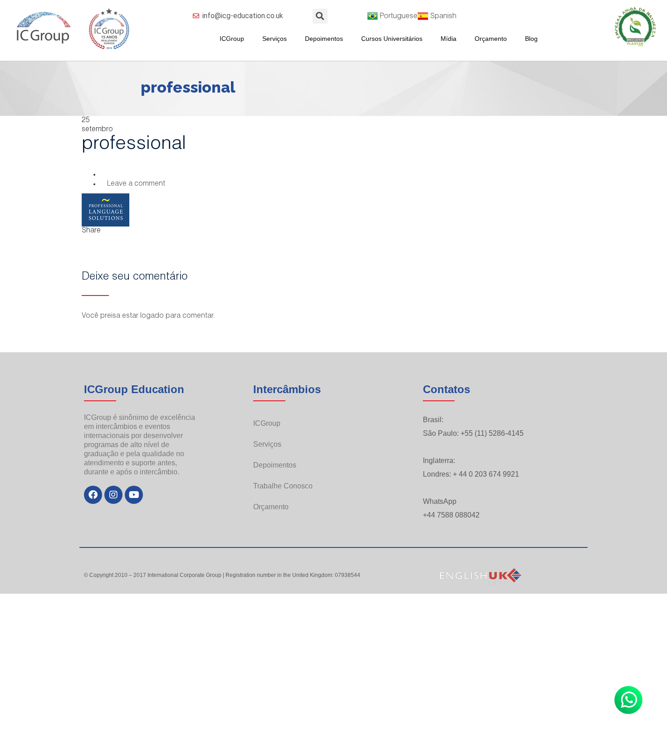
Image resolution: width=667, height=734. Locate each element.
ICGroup (232, 38)
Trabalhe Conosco (283, 486)
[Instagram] (113, 495)
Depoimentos (324, 38)
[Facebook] (93, 495)
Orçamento (491, 38)
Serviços (274, 38)
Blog (531, 38)
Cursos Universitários (391, 38)
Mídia (448, 38)
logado (152, 316)
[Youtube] (134, 495)
